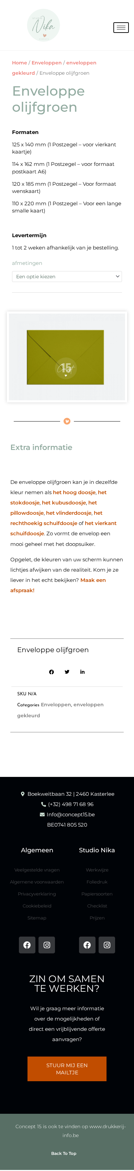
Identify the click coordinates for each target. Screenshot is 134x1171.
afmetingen (27, 263)
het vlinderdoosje (68, 513)
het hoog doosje (74, 492)
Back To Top (63, 1153)
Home (19, 62)
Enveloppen (47, 62)
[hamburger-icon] (121, 27)
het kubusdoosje (64, 502)
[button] (51, 672)
